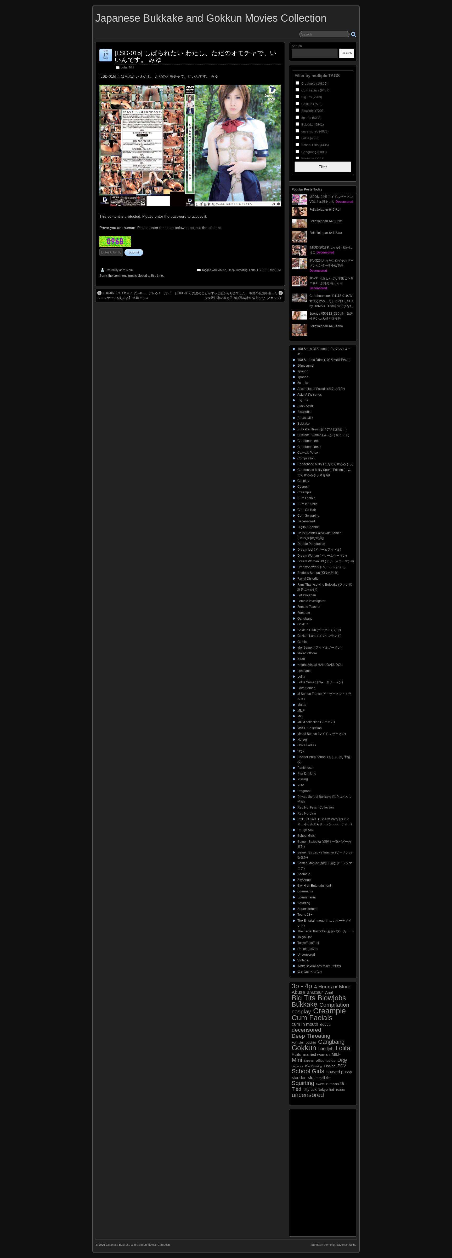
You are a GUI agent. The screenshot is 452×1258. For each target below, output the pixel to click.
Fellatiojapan (306, 595)
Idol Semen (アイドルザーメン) (319, 647)
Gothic (302, 642)
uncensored (308, 1094)
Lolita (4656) (310, 138)
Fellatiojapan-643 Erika (326, 221)
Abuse (222, 270)
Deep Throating (237, 270)
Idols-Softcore (307, 653)
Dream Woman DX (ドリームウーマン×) (325, 561)
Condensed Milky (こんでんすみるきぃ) (325, 464)
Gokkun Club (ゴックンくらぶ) (319, 630)
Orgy (300, 751)
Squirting (303, 903)
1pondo (302, 371)
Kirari (301, 659)
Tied (296, 1089)
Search (297, 46)
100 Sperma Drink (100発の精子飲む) (324, 360)
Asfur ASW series (309, 394)
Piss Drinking (306, 773)
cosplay (301, 1011)
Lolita (124, 67)
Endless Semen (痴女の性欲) (317, 573)
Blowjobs (303, 412)
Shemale (303, 874)
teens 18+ (338, 1084)
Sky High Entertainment (314, 885)
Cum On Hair (306, 510)
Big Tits (302, 400)
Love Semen (306, 688)
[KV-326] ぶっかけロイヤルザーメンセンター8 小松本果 (331, 265)
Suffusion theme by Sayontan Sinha (333, 1244)
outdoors (297, 1066)
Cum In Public (307, 504)
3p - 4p (302, 986)
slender (299, 1077)
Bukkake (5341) (312, 124)
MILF (300, 710)
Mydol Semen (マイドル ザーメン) (321, 734)
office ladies (325, 1061)
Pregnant (303, 791)
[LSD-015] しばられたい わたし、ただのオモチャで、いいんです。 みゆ (195, 56)
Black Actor (305, 406)
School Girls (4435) (315, 145)
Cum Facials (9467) (315, 90)
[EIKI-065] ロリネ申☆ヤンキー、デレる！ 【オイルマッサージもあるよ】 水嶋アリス (134, 295)
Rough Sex (305, 830)
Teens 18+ (304, 914)
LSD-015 (262, 270)
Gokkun (302, 624)
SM (278, 270)
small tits (324, 1078)
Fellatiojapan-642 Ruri (325, 209)
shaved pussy (339, 1072)
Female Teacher (308, 607)
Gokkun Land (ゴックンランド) (319, 636)
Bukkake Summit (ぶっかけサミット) (323, 435)
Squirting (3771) (312, 159)
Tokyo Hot (304, 937)
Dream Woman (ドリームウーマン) (322, 555)
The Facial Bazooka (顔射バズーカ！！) (325, 931)
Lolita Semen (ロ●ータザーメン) (320, 682)
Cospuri (303, 486)
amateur (315, 992)
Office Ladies (306, 745)
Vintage (302, 960)
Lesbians (303, 671)
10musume (305, 365)
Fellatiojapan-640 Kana (326, 326)
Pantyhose (305, 768)
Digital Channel (308, 527)
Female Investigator (311, 601)
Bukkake (303, 423)
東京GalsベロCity (309, 972)
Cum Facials (306, 498)
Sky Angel (304, 880)
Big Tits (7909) (311, 97)
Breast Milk (305, 418)
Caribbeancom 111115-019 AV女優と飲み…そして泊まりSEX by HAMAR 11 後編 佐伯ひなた (331, 301)
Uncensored (306, 954)
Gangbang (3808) (314, 152)
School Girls (306, 836)
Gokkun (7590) (312, 104)
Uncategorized (307, 949)
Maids (301, 705)
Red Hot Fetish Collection (315, 807)
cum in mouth (305, 1024)
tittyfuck (310, 1089)
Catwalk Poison (308, 452)
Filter (323, 167)
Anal (329, 992)
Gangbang (305, 618)
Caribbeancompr (309, 447)
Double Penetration (311, 544)
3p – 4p (302, 383)
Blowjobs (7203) (313, 111)
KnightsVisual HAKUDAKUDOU (320, 665)
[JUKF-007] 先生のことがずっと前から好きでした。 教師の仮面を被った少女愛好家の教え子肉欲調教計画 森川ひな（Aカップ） (229, 295)
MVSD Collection (309, 728)
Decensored (306, 521)
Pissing (302, 779)
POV (300, 785)
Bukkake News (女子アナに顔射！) (322, 429)
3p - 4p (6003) (311, 118)
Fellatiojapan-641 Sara (325, 233)
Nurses (302, 739)
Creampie (304, 492)
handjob (326, 1048)
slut (311, 1077)
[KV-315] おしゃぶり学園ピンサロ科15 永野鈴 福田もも (331, 283)
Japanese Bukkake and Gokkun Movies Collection (210, 18)
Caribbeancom (308, 441)
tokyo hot (326, 1089)
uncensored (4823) (315, 131)
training (340, 1089)
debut (325, 1024)
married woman (316, 1054)
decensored (306, 1029)
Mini (131, 67)
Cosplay (303, 481)
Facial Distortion (308, 578)
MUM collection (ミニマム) (316, 722)
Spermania (305, 891)
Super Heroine (307, 909)
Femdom (303, 613)
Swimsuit (321, 1084)
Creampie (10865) (314, 83)
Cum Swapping (308, 515)
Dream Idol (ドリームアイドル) (319, 549)
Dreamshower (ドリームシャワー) (321, 567)
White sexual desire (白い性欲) (319, 966)
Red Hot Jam (306, 813)
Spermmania (306, 897)
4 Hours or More (332, 986)
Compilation (306, 458)
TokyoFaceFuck (308, 943)
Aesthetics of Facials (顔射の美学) (321, 389)
